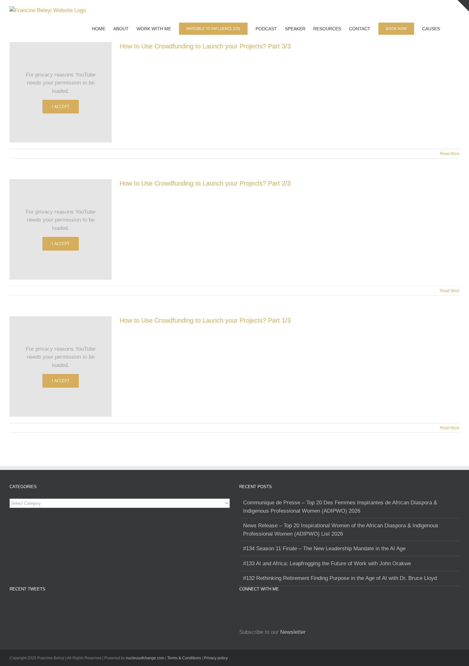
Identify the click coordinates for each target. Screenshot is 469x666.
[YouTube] (286, 605)
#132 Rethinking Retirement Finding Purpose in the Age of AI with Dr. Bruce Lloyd (340, 578)
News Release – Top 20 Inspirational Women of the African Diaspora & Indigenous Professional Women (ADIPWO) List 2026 (340, 530)
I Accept (61, 106)
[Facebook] (250, 605)
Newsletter (293, 632)
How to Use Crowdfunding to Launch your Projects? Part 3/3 (205, 46)
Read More (449, 153)
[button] (449, 28)
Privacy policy (216, 658)
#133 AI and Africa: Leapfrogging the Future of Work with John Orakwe (327, 563)
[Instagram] (241, 605)
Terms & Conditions (184, 658)
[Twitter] (268, 605)
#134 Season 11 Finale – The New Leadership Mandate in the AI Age (324, 548)
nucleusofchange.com (145, 658)
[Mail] (277, 605)
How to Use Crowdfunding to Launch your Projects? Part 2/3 (205, 183)
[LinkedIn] (259, 605)
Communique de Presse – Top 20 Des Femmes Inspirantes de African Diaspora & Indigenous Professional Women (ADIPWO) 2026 (340, 507)
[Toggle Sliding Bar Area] (463, 5)
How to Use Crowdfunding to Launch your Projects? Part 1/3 (205, 320)
